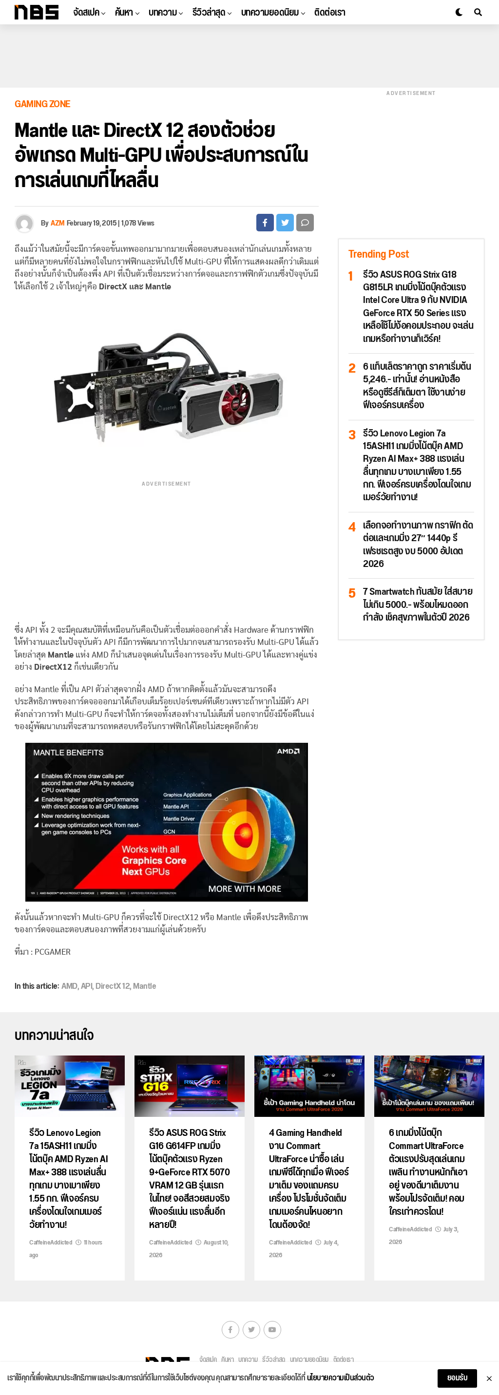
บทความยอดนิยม (270, 12)
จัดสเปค (86, 12)
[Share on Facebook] (265, 222)
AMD (69, 986)
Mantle (144, 986)
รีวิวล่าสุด (209, 12)
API (87, 986)
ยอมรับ (457, 1378)
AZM (57, 223)
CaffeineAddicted (50, 1242)
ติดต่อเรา (329, 12)
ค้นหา (124, 12)
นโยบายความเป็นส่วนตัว (340, 1378)
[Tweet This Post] (285, 222)
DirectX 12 (113, 986)
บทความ (162, 12)
